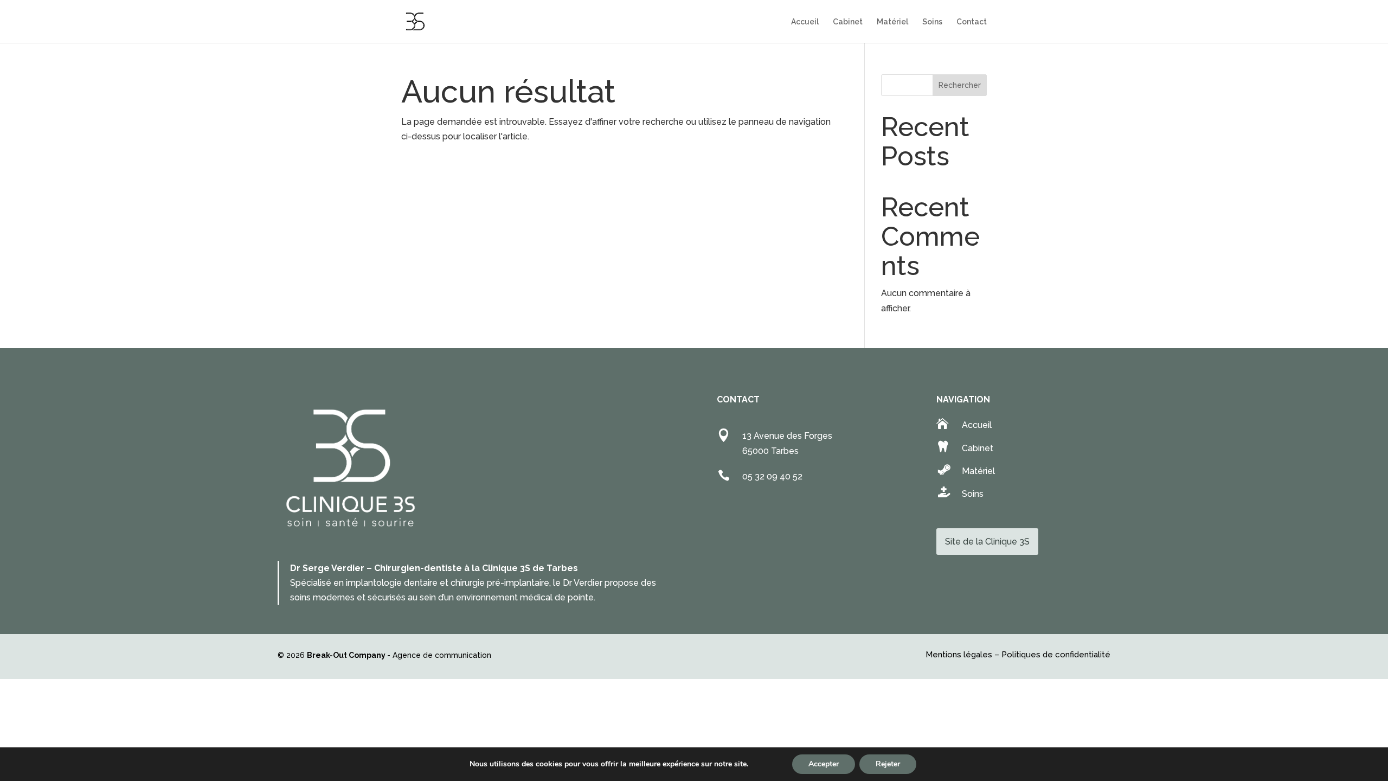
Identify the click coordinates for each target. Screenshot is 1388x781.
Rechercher (960, 85)
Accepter (823, 764)
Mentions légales (959, 655)
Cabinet (848, 22)
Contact (971, 22)
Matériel (892, 22)
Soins (932, 22)
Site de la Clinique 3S (987, 541)
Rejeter (888, 764)
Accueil (805, 22)
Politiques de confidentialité (1055, 655)
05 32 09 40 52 (772, 476)
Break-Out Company (347, 655)
